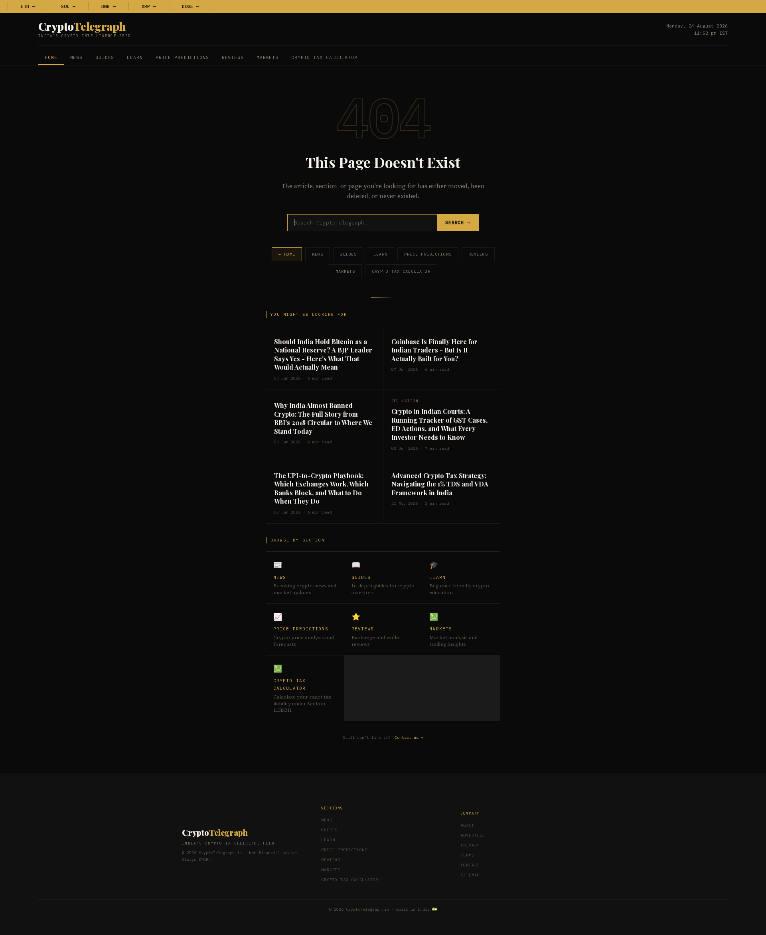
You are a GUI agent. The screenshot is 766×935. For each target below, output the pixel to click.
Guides (104, 57)
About (467, 825)
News (76, 57)
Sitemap (470, 875)
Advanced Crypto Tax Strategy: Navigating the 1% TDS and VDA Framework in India (439, 484)
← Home (286, 254)
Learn (134, 57)
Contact (470, 865)
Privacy (470, 845)
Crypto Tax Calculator (324, 57)
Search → (457, 222)
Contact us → (409, 737)
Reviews (233, 57)
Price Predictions (182, 57)
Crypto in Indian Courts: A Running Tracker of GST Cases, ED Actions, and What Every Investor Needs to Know (439, 424)
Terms (467, 855)
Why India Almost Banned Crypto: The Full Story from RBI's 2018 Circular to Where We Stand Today (323, 418)
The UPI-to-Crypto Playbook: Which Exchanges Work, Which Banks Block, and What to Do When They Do (321, 488)
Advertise (473, 835)
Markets (267, 57)
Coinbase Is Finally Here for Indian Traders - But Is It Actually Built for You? (434, 350)
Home (51, 57)
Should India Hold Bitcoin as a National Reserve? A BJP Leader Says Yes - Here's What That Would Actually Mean (323, 354)
